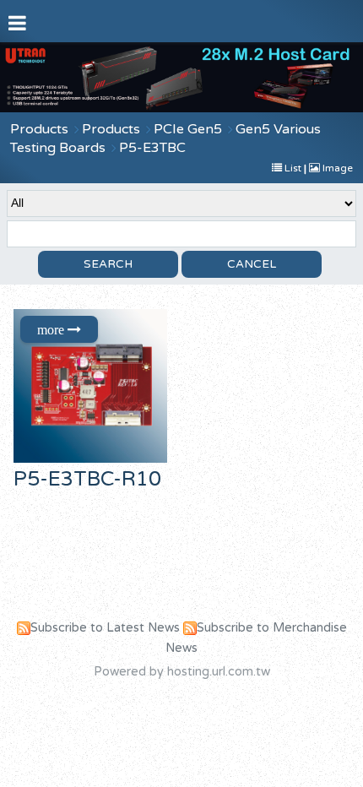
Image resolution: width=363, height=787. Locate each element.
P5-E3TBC (152, 147)
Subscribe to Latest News (105, 628)
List (293, 168)
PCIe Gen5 (188, 129)
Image (336, 168)
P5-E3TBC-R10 (87, 479)
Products (39, 129)
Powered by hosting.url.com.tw (182, 672)
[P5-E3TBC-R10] (94, 386)
